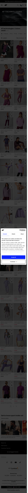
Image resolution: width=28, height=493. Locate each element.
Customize (12, 261)
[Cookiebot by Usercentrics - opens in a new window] (19, 230)
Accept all (13, 257)
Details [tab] (13, 234)
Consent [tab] (5, 234)
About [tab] (22, 234)
